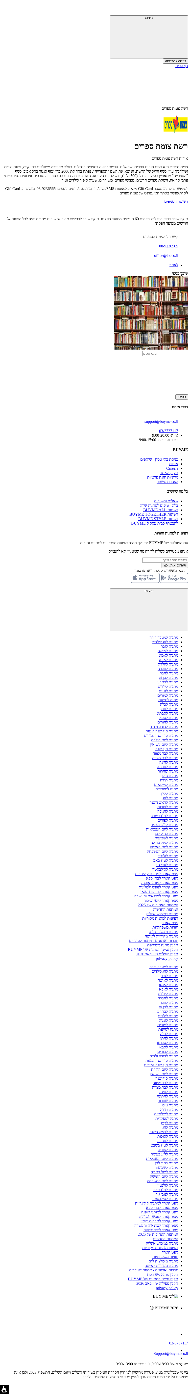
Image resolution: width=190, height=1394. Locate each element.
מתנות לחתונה (167, 767)
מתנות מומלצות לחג (163, 932)
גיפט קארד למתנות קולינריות (156, 874)
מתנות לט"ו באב (165, 860)
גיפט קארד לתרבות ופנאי (159, 891)
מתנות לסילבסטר (165, 869)
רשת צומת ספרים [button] (175, 108)
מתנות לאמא (168, 655)
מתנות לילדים (168, 686)
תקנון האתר (169, 473)
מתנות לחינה (168, 762)
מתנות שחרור (168, 771)
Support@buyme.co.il (171, 1353)
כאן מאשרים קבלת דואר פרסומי (161, 570)
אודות (173, 464)
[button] (181, 8)
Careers (172, 468)
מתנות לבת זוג (167, 682)
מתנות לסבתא (167, 713)
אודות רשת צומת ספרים (170, 158)
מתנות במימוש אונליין (162, 914)
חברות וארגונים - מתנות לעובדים (153, 940)
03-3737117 (178, 1343)
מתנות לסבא (168, 718)
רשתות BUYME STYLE (158, 519)
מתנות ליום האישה (164, 847)
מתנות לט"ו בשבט (164, 816)
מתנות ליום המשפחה (162, 851)
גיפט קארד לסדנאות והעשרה (156, 896)
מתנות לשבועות (166, 838)
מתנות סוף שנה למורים (161, 735)
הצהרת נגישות (167, 482)
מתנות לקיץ (169, 793)
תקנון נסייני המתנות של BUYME (153, 949)
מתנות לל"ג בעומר (164, 825)
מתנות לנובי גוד (167, 865)
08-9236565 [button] (168, 246)
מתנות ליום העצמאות (162, 829)
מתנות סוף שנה (166, 749)
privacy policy (167, 958)
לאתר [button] (173, 265)
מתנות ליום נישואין (164, 744)
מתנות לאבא (168, 660)
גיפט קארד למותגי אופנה (159, 883)
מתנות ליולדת (168, 664)
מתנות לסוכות (167, 807)
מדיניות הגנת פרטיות (162, 477)
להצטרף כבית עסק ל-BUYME (154, 523)
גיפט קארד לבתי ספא (162, 878)
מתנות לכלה (169, 704)
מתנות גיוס (170, 776)
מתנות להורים (167, 722)
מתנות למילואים (166, 784)
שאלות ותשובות (166, 501)
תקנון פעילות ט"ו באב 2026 (157, 954)
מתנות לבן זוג (168, 677)
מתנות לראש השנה (163, 802)
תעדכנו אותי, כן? (175, 565)
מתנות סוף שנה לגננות (161, 731)
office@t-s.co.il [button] (166, 255)
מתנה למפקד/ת (166, 789)
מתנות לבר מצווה (165, 753)
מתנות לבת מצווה (165, 758)
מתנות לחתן (169, 709)
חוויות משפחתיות (165, 927)
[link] (90, 1318)
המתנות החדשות (165, 909)
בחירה (181, 397)
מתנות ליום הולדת (164, 740)
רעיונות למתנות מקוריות (160, 918)
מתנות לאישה (168, 651)
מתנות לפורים (168, 820)
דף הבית (181, 66)
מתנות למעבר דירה (163, 637)
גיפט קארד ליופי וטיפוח (160, 900)
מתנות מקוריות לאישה (161, 936)
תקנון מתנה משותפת (162, 945)
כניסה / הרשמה (175, 61)
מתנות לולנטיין (167, 856)
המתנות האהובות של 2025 (158, 905)
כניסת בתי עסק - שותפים (159, 459)
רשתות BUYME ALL (160, 510)
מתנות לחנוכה (167, 811)
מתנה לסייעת (168, 700)
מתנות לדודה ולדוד (164, 726)
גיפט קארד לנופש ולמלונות (158, 887)
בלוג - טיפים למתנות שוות (159, 505)
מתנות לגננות (168, 691)
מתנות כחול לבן (166, 833)
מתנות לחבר (169, 673)
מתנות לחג (170, 798)
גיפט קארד (170, 923)
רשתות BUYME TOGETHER (153, 514)
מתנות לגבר (169, 646)
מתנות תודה (169, 780)
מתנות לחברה (168, 669)
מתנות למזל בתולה (164, 842)
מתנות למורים (167, 695)
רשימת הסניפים (176, 201)
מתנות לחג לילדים (165, 642)
